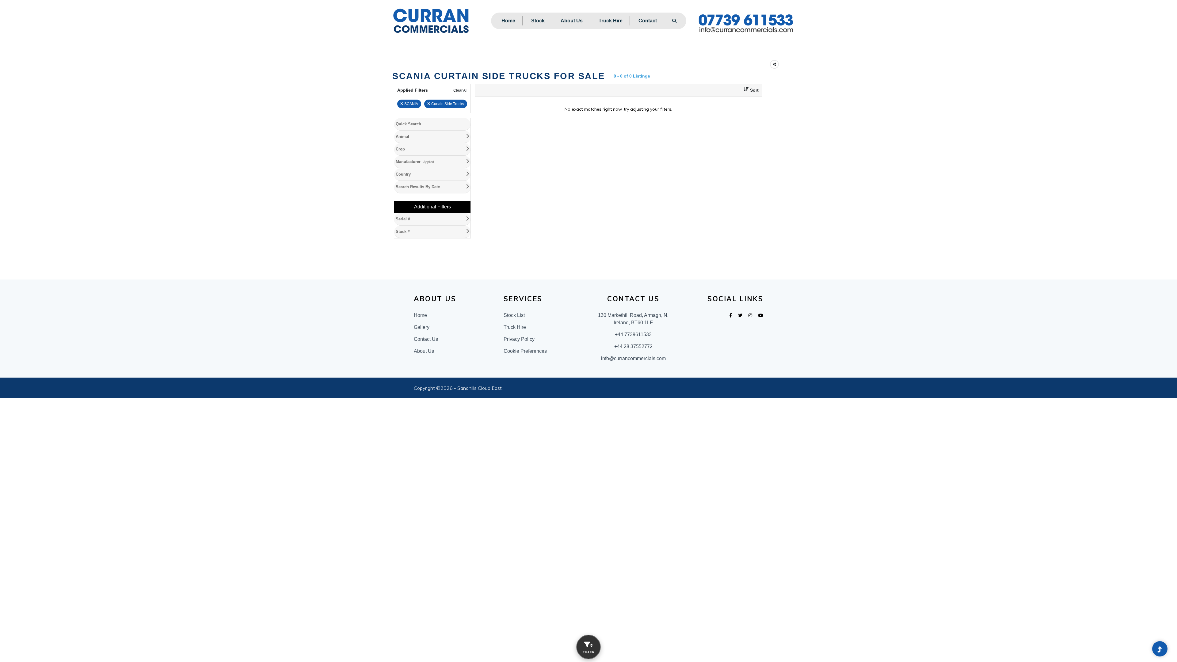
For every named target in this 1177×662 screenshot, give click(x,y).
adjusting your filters (650, 109)
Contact (647, 20)
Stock (538, 20)
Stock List (514, 367)
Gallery (421, 379)
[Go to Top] (1160, 649)
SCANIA (411, 104)
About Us (572, 20)
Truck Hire (611, 20)
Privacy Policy (519, 391)
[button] (749, 90)
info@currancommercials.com (633, 410)
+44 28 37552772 (633, 398)
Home (508, 20)
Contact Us (426, 391)
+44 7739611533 (633, 386)
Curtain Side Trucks (447, 104)
